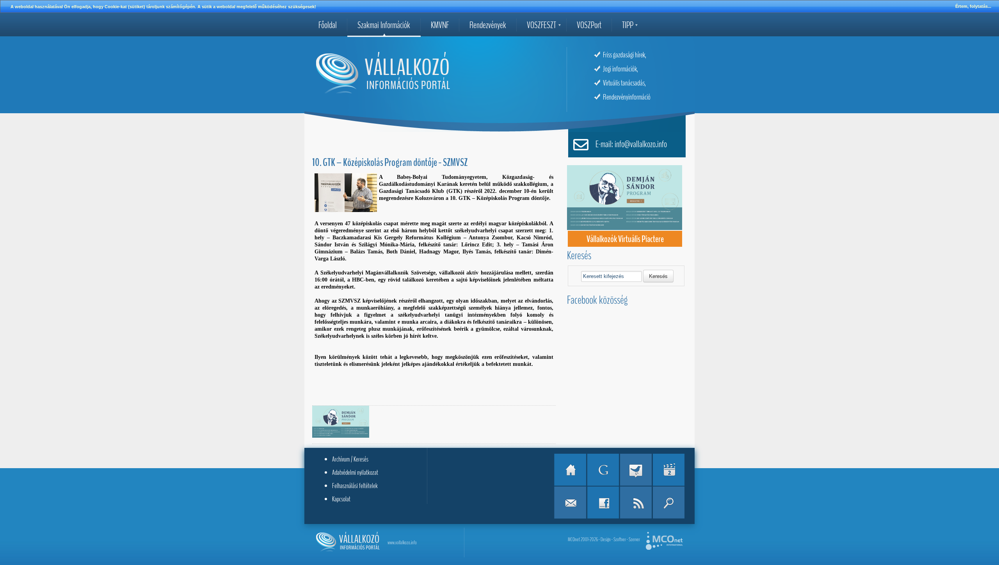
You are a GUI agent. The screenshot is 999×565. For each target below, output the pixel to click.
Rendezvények (487, 25)
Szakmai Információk (383, 25)
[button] (658, 276)
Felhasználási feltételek (355, 485)
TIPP (627, 25)
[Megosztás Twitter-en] (636, 470)
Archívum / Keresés (350, 459)
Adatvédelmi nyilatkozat (355, 472)
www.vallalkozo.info (402, 542)
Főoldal (327, 25)
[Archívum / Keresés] (668, 503)
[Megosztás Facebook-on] (603, 503)
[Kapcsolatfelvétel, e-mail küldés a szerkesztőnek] (570, 503)
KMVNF (440, 25)
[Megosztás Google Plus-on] (603, 470)
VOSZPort (589, 25)
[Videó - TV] (668, 470)
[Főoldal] (570, 470)
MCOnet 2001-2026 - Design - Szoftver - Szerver (604, 539)
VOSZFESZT (541, 25)
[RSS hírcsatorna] (636, 503)
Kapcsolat (341, 499)
